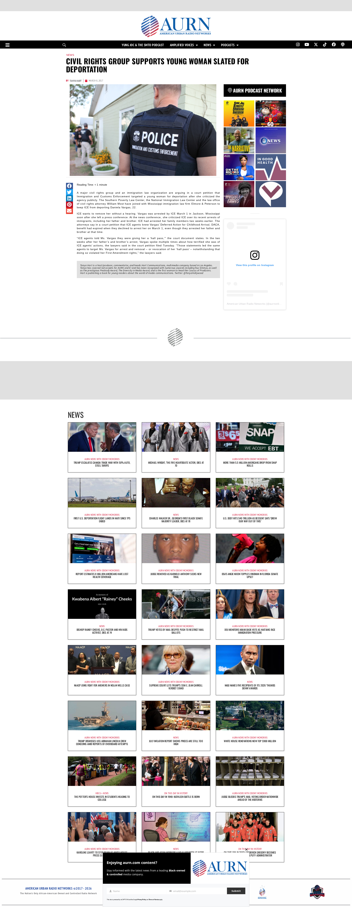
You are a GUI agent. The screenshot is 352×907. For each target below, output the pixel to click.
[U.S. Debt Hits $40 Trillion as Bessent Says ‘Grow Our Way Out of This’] (250, 492)
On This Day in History (176, 793)
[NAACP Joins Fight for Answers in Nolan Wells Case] (102, 660)
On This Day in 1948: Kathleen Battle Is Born (176, 797)
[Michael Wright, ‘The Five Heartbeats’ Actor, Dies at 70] (176, 437)
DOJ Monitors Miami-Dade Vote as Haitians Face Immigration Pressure (250, 631)
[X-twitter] (316, 44)
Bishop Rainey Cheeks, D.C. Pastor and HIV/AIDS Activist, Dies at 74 (102, 631)
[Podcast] (343, 44)
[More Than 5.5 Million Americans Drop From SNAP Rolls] (250, 437)
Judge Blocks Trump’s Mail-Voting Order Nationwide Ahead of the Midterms (249, 798)
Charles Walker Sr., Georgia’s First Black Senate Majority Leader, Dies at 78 (176, 519)
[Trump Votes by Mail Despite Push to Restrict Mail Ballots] (176, 604)
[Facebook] (334, 44)
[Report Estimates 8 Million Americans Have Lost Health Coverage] (102, 548)
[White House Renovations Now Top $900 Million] (250, 715)
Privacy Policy (142, 899)
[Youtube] (307, 44)
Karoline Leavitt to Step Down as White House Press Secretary (102, 853)
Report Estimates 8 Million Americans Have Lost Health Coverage (102, 575)
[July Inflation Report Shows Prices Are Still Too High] (176, 715)
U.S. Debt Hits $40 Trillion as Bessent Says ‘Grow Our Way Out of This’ (250, 519)
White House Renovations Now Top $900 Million (250, 741)
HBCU (98, 793)
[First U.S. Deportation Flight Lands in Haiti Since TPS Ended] (102, 492)
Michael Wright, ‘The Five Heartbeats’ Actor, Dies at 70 (176, 464)
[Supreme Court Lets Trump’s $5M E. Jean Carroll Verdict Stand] (176, 660)
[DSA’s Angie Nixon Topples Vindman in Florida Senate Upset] (250, 548)
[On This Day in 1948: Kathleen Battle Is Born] (176, 771)
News (207, 45)
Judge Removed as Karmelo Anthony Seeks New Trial (176, 575)
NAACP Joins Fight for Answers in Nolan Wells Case (102, 685)
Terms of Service (154, 899)
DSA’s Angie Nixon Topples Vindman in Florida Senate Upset (250, 575)
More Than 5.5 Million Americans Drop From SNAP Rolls (250, 464)
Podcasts (228, 45)
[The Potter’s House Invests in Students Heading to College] (102, 771)
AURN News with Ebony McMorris (102, 459)
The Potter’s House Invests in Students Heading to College (102, 798)
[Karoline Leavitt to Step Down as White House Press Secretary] (102, 827)
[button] (69, 186)
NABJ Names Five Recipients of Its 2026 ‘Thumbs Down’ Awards (250, 686)
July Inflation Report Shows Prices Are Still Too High (176, 742)
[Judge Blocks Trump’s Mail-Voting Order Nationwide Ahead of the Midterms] (250, 771)
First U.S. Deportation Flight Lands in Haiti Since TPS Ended (102, 519)
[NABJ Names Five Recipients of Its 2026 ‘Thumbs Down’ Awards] (250, 660)
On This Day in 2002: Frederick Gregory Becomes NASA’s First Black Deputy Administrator (250, 853)
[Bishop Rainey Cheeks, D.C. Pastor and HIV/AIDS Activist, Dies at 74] (102, 604)
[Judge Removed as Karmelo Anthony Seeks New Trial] (176, 548)
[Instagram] (298, 44)
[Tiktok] (325, 44)
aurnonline (276, 303)
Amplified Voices (182, 45)
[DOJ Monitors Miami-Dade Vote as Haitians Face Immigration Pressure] (250, 604)
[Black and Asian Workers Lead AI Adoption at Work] (176, 827)
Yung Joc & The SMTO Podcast (143, 45)
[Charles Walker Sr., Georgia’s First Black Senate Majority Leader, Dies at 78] (176, 492)
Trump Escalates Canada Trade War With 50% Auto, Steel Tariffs (102, 464)
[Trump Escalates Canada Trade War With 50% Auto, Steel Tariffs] (102, 437)
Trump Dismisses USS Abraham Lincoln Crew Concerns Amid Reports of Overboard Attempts (102, 742)
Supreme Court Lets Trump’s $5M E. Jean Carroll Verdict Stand (176, 686)
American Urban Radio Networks (246, 303)
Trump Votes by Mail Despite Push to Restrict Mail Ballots (176, 631)
